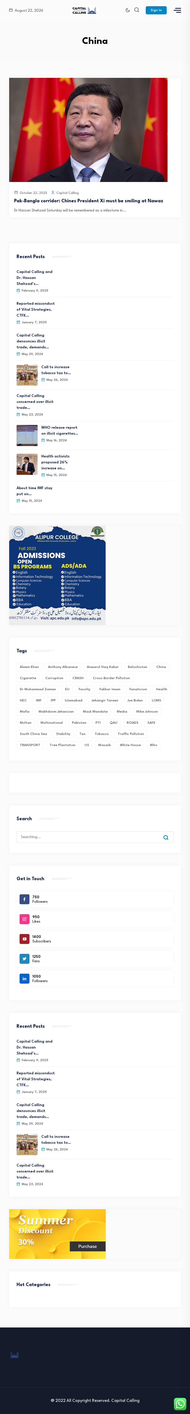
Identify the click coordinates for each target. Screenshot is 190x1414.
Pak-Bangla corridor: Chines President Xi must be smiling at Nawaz (88, 201)
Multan (25, 722)
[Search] (169, 833)
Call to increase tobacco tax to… (56, 370)
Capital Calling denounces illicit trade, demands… (33, 341)
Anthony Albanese (63, 667)
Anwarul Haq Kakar (103, 667)
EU (67, 689)
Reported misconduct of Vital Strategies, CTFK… (36, 310)
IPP (53, 700)
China (161, 667)
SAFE (151, 722)
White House (130, 745)
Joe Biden (135, 700)
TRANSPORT (30, 745)
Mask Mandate (95, 711)
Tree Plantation (62, 745)
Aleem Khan (29, 667)
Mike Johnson (147, 711)
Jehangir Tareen (105, 700)
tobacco (102, 734)
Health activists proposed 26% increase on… (55, 462)
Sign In (156, 10)
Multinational (52, 722)
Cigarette (28, 678)
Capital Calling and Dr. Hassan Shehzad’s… (34, 278)
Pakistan (79, 722)
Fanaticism (138, 689)
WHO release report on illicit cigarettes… (59, 431)
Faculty (84, 689)
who (153, 745)
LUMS (156, 700)
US (87, 745)
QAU (114, 722)
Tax (82, 734)
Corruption (54, 678)
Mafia (24, 711)
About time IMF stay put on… (34, 491)
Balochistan (137, 667)
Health (161, 689)
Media (122, 711)
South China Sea (33, 734)
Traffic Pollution (131, 734)
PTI (98, 722)
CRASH (78, 678)
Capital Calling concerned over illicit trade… (35, 402)
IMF (39, 700)
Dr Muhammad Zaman (38, 689)
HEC (23, 700)
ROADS (132, 722)
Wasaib (104, 745)
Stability (63, 734)
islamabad (73, 700)
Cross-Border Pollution (111, 678)
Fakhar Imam (109, 689)
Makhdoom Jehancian (56, 711)
